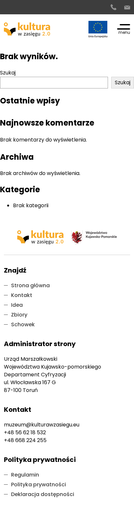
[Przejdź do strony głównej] (27, 29)
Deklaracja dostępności (42, 494)
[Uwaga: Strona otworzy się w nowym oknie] (97, 29)
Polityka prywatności (38, 484)
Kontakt (21, 295)
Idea (17, 305)
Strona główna (30, 285)
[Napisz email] (127, 7)
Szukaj (8, 72)
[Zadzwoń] (113, 7)
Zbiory (19, 314)
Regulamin (25, 474)
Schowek (23, 324)
